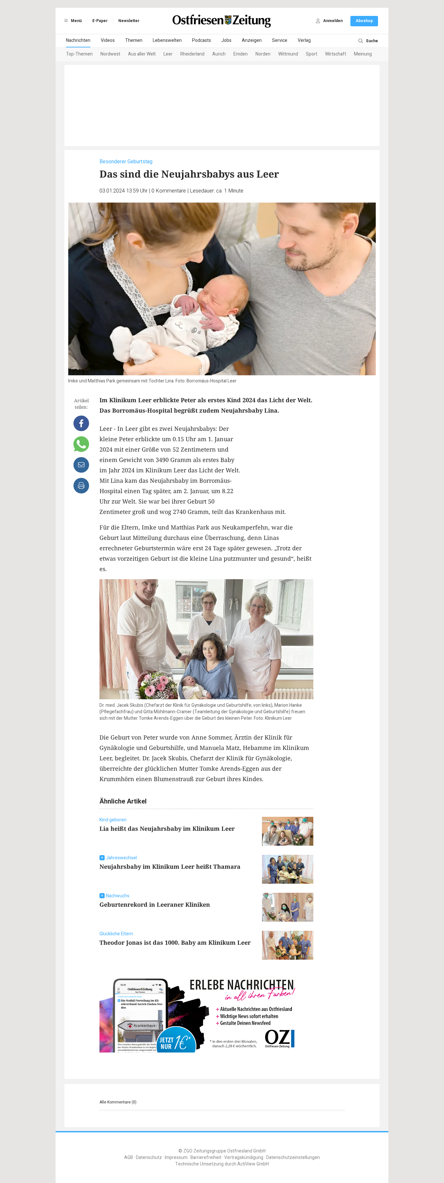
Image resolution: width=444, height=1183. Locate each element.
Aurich (219, 54)
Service (279, 40)
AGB (128, 1157)
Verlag (304, 40)
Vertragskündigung (243, 1157)
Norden (262, 54)
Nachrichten (78, 40)
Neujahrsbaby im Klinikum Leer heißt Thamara (170, 866)
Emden (240, 54)
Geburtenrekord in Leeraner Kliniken (154, 904)
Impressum (176, 1157)
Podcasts (201, 40)
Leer (168, 54)
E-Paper (100, 20)
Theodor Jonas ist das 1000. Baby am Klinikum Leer (175, 942)
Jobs (226, 40)
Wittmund (288, 54)
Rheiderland (192, 54)
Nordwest (110, 54)
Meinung (363, 54)
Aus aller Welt (142, 54)
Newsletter (128, 20)
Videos (108, 40)
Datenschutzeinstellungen (293, 1157)
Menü (76, 21)
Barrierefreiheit (205, 1157)
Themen (133, 40)
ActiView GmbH (253, 1164)
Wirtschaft (335, 54)
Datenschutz (149, 1157)
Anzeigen (252, 40)
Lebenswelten (167, 40)
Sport (311, 54)
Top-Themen (79, 54)
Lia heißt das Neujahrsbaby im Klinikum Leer (167, 828)
